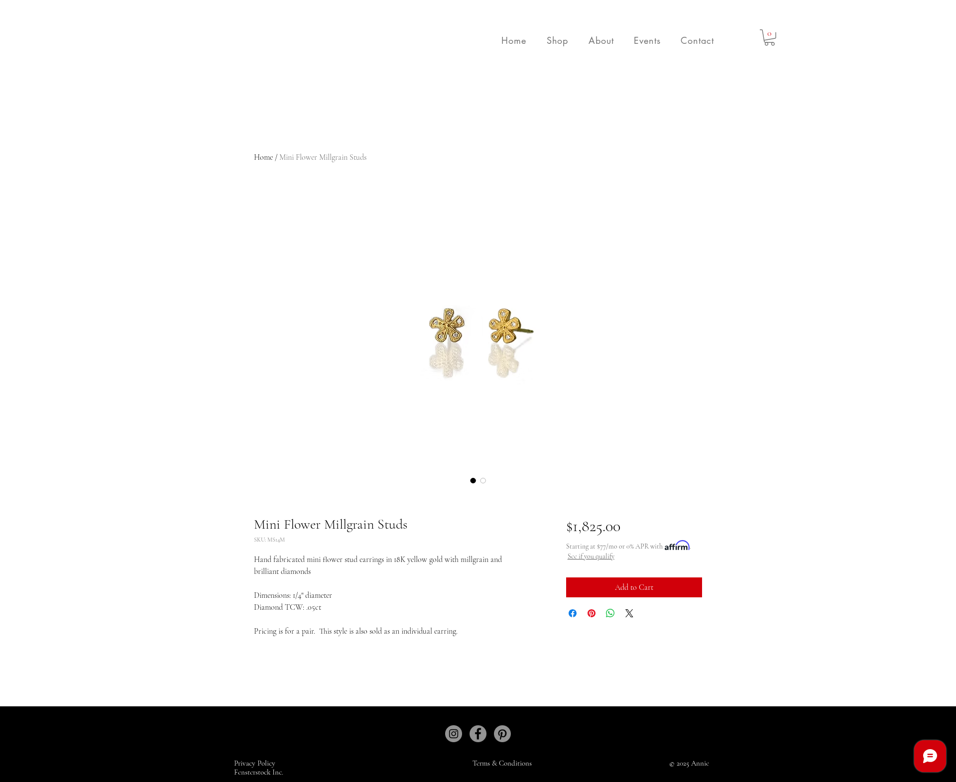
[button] (557, 40)
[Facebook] (478, 733)
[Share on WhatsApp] (610, 613)
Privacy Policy (255, 763)
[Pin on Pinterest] (592, 613)
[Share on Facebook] (573, 613)
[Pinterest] (502, 733)
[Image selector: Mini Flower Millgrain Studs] (473, 480)
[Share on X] (629, 613)
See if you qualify (591, 556)
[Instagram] (453, 733)
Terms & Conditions (502, 763)
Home (263, 157)
